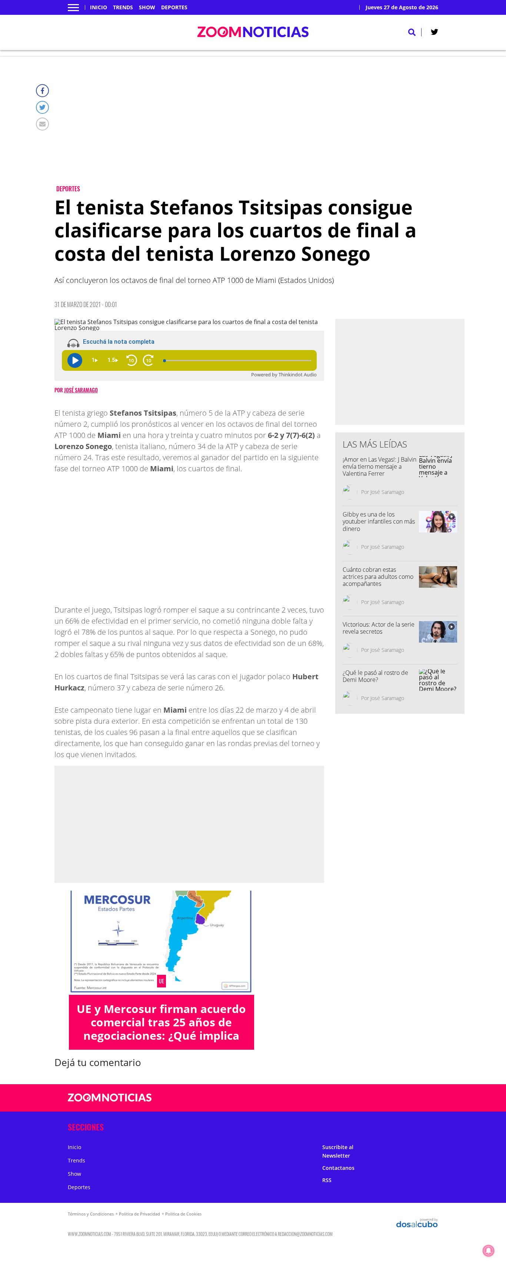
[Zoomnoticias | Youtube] (396, 1098)
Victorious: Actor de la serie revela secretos (379, 628)
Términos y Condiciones (91, 1214)
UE (161, 981)
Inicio (98, 7)
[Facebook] (42, 90)
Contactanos (338, 1167)
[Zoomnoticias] (110, 1103)
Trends (123, 7)
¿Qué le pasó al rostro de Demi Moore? (375, 676)
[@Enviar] (42, 124)
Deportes (174, 7)
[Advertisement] (259, 126)
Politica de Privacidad (139, 1214)
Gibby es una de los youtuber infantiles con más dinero (379, 521)
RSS (327, 1180)
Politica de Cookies (183, 1214)
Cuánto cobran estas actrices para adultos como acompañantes (378, 576)
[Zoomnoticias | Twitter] (434, 33)
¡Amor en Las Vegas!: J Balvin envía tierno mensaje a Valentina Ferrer (379, 466)
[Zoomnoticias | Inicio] (430, 1125)
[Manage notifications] (489, 1251)
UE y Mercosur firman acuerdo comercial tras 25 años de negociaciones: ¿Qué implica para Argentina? (161, 1028)
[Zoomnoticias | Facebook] (353, 1098)
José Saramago (81, 390)
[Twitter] (42, 107)
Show (147, 7)
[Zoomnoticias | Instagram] (382, 1098)
